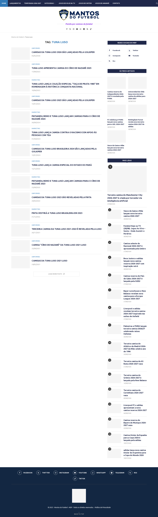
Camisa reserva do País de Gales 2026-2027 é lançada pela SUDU (134, 278)
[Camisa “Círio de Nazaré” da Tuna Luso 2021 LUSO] (20, 246)
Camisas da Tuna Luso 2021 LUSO (49, 260)
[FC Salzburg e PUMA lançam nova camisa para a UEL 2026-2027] (116, 111)
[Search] (157, 3)
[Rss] (87, 29)
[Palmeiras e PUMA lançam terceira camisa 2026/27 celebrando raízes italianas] (114, 329)
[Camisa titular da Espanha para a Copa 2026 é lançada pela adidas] (114, 438)
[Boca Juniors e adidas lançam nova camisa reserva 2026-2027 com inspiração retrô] (114, 261)
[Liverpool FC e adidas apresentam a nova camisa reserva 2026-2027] (114, 408)
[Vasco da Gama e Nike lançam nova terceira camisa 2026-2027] (116, 136)
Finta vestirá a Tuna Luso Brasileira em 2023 (57, 213)
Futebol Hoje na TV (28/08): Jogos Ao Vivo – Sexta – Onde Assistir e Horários (134, 230)
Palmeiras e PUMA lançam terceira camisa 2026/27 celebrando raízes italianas (135, 330)
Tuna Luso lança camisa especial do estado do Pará (62, 165)
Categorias (49, 3)
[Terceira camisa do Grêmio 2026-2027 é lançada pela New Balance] (114, 378)
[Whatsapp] (80, 29)
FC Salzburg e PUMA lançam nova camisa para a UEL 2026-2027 (115, 122)
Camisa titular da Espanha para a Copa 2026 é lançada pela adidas (135, 437)
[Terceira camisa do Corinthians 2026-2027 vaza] (114, 393)
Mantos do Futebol (17, 37)
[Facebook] (66, 29)
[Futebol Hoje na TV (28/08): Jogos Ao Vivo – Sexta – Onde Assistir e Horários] (114, 229)
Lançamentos (15, 3)
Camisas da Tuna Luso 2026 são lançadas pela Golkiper (63, 52)
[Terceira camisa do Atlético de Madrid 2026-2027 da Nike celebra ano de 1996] (114, 347)
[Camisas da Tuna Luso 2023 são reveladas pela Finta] (20, 199)
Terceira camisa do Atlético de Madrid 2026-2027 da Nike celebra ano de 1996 (135, 347)
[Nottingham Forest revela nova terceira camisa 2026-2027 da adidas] (137, 111)
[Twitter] (70, 29)
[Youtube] (77, 29)
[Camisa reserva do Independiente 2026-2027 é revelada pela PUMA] (116, 83)
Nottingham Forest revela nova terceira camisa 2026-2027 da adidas (136, 123)
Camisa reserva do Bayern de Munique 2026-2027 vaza (135, 422)
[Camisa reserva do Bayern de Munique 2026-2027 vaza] (114, 423)
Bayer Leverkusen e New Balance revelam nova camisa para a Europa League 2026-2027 (135, 295)
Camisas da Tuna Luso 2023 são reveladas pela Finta (61, 197)
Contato (116, 3)
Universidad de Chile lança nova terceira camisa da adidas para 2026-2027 (136, 95)
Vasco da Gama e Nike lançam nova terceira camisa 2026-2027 (115, 148)
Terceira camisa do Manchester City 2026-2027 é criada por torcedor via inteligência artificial (124, 198)
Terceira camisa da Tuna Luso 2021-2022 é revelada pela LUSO (67, 229)
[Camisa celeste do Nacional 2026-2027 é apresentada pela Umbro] (114, 246)
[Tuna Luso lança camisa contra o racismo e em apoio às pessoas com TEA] (20, 134)
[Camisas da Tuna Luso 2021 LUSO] (20, 262)
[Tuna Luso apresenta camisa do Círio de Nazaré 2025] (20, 69)
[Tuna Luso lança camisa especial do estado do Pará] (20, 166)
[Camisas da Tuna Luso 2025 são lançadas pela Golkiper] (20, 101)
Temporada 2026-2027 (32, 3)
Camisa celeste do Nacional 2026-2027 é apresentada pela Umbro (135, 246)
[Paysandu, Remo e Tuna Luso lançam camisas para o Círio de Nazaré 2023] (20, 182)
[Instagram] (73, 29)
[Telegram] (84, 29)
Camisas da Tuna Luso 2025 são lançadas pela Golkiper (63, 100)
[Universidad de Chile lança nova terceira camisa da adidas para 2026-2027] (137, 83)
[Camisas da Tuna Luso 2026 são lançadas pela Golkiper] (20, 53)
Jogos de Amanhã (102, 3)
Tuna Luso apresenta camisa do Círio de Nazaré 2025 (61, 68)
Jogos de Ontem (85, 3)
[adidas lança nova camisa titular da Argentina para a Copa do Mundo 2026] (114, 453)
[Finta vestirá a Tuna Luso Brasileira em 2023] (20, 214)
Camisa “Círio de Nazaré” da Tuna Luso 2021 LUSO (59, 245)
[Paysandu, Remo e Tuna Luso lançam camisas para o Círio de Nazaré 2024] (20, 117)
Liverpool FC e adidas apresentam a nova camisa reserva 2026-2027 (135, 407)
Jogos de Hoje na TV (67, 3)
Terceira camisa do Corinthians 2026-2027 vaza (133, 392)
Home (4, 3)
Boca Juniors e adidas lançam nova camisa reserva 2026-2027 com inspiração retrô (134, 262)
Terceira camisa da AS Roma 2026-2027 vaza (133, 362)
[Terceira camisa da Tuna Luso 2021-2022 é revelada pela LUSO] (20, 230)
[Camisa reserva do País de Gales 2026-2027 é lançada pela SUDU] (114, 279)
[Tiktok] (91, 29)
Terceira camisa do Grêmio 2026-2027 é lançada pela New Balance (135, 377)
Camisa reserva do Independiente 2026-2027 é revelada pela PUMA (115, 95)
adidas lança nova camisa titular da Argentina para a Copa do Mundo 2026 (135, 452)
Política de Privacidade (102, 507)
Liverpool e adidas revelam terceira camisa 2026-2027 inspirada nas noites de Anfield (134, 312)
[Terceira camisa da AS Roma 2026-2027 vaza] (114, 364)
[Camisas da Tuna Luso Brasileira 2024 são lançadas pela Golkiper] (20, 150)
